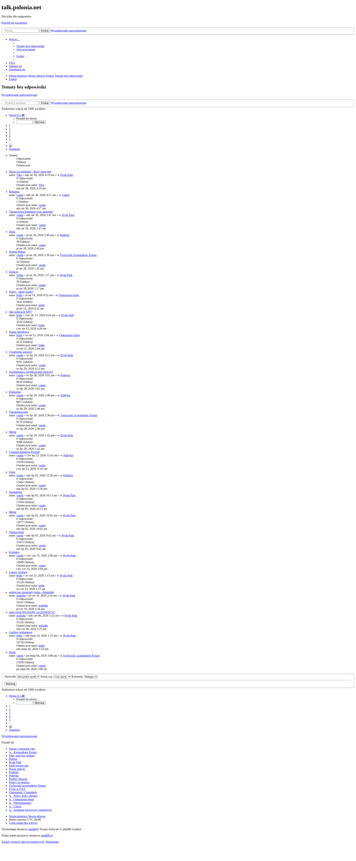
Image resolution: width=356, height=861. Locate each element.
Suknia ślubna (17, 251)
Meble (12, 432)
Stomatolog (15, 492)
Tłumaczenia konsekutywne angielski (31, 211)
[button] (16, 115)
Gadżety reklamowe (20, 632)
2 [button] (9, 129)
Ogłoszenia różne (69, 295)
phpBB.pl (47, 835)
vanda (19, 195)
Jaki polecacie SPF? (20, 311)
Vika (19, 175)
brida (19, 295)
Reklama (14, 191)
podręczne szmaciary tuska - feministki (31, 592)
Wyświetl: (10, 676)
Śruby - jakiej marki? (21, 291)
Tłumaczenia (16, 532)
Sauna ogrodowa (19, 331)
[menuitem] (30, 46)
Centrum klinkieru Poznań (24, 452)
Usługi (66, 195)
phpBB (32, 829)
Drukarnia (15, 392)
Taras (12, 472)
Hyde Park (66, 175)
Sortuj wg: (46, 676)
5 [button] (9, 139)
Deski (12, 652)
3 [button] (9, 132)
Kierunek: (78, 676)
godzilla (21, 595)
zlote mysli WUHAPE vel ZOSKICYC (32, 612)
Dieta (12, 231)
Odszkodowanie (18, 412)
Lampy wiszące (18, 572)
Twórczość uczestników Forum (78, 255)
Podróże (65, 235)
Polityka (65, 375)
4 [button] (9, 135)
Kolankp (14, 552)
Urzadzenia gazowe (20, 351)
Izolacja (13, 271)
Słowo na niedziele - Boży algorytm (30, 171)
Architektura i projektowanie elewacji (31, 371)
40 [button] (10, 145)
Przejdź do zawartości (14, 22)
